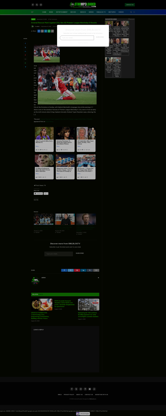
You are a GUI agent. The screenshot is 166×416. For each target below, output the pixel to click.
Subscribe (100, 37)
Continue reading (83, 43)
